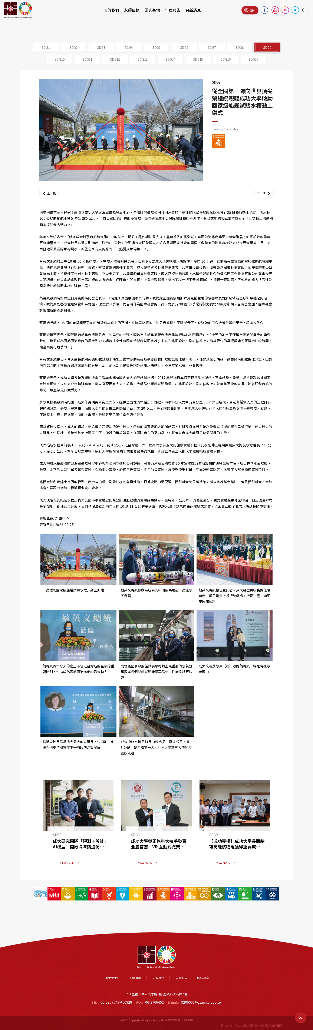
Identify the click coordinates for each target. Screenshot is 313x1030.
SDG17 (253, 59)
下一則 (263, 192)
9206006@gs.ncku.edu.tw (201, 1002)
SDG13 (143, 59)
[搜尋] (304, 10)
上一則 (49, 192)
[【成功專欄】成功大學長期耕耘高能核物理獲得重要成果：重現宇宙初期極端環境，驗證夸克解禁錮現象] (235, 825)
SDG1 (46, 47)
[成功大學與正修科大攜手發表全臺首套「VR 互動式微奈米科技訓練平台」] (156, 825)
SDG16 (226, 59)
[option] (121, 130)
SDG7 (212, 47)
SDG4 (129, 47)
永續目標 (131, 10)
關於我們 (111, 10)
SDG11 (87, 59)
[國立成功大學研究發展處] (18, 10)
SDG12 (115, 59)
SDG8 (239, 47)
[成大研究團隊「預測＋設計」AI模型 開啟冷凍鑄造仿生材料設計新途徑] (78, 825)
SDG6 (184, 47)
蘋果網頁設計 (172, 1020)
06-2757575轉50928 (116, 1002)
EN (252, 10)
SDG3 (101, 47)
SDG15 (198, 59)
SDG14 (170, 59)
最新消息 (193, 10)
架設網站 (188, 1020)
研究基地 (152, 10)
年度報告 (172, 10)
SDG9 (267, 47)
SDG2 (73, 47)
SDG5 (156, 47)
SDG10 (60, 59)
